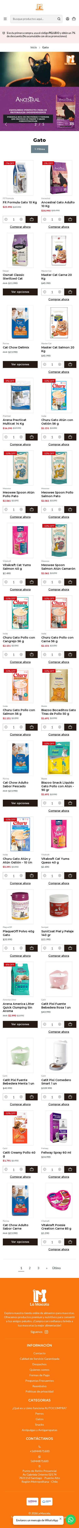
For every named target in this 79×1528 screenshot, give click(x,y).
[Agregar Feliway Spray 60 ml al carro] (70, 1169)
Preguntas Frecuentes (39, 1380)
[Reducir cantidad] (6, 219)
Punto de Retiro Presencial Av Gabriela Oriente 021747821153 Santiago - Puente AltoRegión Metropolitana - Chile (39, 1476)
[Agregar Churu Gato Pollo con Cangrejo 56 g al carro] (32, 654)
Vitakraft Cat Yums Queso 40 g (55, 860)
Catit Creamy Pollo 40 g (19, 1154)
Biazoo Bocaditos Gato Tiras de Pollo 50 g (58, 712)
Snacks (39, 1424)
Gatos (40, 1419)
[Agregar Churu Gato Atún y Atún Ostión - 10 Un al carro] (32, 875)
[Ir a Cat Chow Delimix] (20, 323)
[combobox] (36, 19)
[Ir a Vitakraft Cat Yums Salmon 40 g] (20, 540)
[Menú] (5, 19)
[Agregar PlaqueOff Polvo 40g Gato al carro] (32, 948)
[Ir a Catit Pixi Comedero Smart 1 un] (58, 1055)
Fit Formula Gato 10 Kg (20, 202)
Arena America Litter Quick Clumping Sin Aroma (18, 1007)
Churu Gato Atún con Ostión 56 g (57, 421)
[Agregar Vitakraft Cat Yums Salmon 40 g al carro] (32, 582)
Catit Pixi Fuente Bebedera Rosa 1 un (56, 1005)
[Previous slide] (7, 124)
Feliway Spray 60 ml (56, 1152)
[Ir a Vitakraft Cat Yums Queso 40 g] (58, 834)
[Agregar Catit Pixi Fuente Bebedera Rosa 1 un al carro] (70, 1024)
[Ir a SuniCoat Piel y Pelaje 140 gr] (58, 906)
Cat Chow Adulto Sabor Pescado (15, 784)
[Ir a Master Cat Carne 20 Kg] (58, 250)
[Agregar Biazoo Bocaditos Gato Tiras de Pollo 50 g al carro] (70, 727)
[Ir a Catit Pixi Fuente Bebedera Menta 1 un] (20, 1055)
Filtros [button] (41, 149)
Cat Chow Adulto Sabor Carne (15, 1227)
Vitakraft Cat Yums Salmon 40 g (17, 566)
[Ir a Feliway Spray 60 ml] (58, 1128)
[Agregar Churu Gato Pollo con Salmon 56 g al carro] (32, 727)
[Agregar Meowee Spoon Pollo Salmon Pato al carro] (70, 509)
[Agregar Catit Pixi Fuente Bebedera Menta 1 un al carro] (32, 1096)
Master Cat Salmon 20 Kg (57, 349)
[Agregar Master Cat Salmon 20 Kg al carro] (70, 364)
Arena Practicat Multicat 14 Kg (14, 421)
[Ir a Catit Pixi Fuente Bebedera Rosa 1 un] (58, 979)
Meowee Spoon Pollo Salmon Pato (57, 494)
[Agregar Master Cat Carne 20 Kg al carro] (70, 291)
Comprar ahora (20, 227)
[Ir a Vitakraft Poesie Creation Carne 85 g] (58, 1200)
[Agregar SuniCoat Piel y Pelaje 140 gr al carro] (70, 948)
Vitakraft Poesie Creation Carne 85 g (56, 1227)
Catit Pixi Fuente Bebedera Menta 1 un (18, 1082)
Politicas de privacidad (39, 1391)
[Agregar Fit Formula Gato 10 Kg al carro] (32, 219)
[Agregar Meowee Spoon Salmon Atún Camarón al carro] (70, 582)
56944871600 (39, 1461)
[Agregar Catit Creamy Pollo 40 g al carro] (32, 1169)
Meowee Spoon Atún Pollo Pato (18, 494)
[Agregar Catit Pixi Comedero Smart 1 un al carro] (70, 1096)
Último (56, 1268)
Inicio (33, 47)
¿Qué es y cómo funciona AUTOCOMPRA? (39, 1408)
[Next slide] (72, 124)
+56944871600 (39, 1451)
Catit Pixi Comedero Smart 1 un (56, 1082)
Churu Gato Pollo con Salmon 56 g (19, 712)
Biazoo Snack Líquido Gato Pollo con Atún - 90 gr (57, 786)
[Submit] (59, 19)
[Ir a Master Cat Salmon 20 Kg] (58, 323)
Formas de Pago (40, 1375)
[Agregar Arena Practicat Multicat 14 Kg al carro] (32, 437)
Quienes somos (39, 1369)
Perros (39, 1413)
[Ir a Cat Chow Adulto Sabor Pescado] (20, 758)
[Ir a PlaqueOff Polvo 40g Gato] (20, 906)
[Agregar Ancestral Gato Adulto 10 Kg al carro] (70, 219)
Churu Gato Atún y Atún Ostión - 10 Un (17, 860)
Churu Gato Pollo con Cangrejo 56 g (19, 639)
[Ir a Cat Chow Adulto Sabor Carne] (20, 1200)
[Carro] (74, 19)
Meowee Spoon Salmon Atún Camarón (58, 566)
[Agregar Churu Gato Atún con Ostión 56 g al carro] (70, 437)
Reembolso (39, 1386)
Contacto (39, 1353)
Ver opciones (20, 291)
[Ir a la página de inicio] (39, 7)
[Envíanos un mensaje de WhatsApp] (71, 1520)
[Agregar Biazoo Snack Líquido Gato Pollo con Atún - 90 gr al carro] (70, 803)
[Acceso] (67, 19)
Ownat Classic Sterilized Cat (13, 276)
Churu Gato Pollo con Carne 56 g (57, 639)
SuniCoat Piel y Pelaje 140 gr (57, 933)
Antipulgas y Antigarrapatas (39, 1430)
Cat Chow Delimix (16, 347)
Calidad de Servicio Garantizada (39, 1358)
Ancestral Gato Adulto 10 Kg (58, 204)
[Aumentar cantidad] (21, 219)
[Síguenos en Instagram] (46, 1332)
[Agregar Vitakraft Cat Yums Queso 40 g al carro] (70, 875)
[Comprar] (39, 91)
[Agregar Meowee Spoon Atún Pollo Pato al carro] (32, 509)
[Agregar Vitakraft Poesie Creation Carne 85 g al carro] (70, 1241)
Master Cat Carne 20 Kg (56, 276)
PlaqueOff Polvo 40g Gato (18, 933)
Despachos (39, 1364)
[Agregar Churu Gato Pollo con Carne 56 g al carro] (70, 654)
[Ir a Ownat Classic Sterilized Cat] (20, 250)
